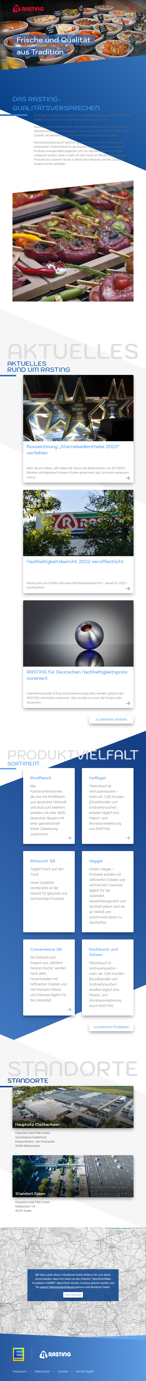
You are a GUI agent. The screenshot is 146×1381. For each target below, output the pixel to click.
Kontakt (63, 1371)
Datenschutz (42, 1371)
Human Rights (85, 1371)
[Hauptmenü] (131, 7)
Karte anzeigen (73, 1294)
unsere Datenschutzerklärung (57, 1287)
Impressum (19, 1371)
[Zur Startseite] (28, 8)
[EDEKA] (18, 1354)
